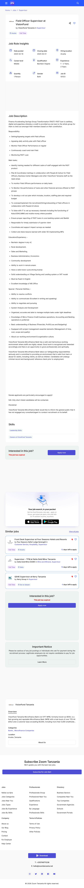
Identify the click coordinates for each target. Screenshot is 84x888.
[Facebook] (48, 874)
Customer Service (21, 544)
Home (7, 10)
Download (44, 856)
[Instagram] (30, 874)
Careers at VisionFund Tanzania (21, 437)
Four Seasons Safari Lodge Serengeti (31, 542)
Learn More (42, 662)
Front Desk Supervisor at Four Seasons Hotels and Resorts (41, 539)
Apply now (61, 453)
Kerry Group (21, 579)
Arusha (13, 33)
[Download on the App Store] (33, 521)
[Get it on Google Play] (51, 521)
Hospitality (33, 544)
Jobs (14, 10)
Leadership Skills (16, 430)
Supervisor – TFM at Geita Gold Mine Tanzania (35, 559)
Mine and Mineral (44, 562)
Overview (12, 712)
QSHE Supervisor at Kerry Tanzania (30, 577)
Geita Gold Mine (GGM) (26, 562)
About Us (42, 742)
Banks (11, 731)
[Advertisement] (42, 95)
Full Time (23, 33)
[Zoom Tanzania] (12, 3)
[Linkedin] (42, 874)
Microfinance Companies (24, 731)
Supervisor (23, 10)
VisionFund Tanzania (26, 28)
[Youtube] (54, 874)
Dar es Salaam (25, 585)
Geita (21, 567)
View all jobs (74, 532)
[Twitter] (36, 874)
